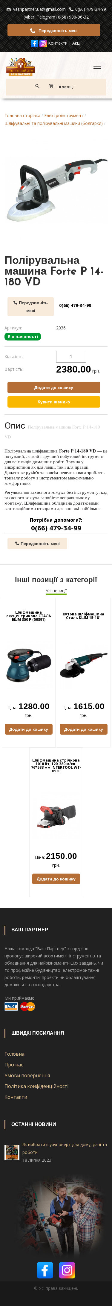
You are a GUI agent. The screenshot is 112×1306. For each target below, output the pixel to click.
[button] (63, 87)
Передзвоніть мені (57, 30)
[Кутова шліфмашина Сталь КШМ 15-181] (84, 665)
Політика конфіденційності (36, 1086)
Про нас (13, 1064)
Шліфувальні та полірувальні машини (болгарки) (53, 123)
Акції (77, 43)
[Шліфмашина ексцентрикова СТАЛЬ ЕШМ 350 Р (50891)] (29, 665)
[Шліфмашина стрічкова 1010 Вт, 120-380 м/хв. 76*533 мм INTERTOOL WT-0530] (56, 815)
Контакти (57, 43)
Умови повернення (27, 1075)
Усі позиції (56, 591)
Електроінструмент (63, 115)
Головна (14, 1054)
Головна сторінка (22, 115)
